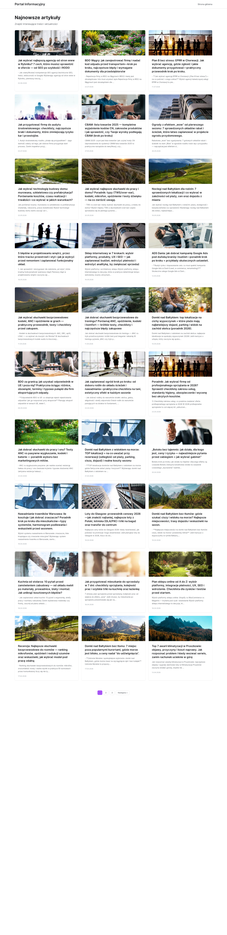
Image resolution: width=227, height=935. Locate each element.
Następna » (123, 693)
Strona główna (205, 4)
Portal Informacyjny (30, 4)
